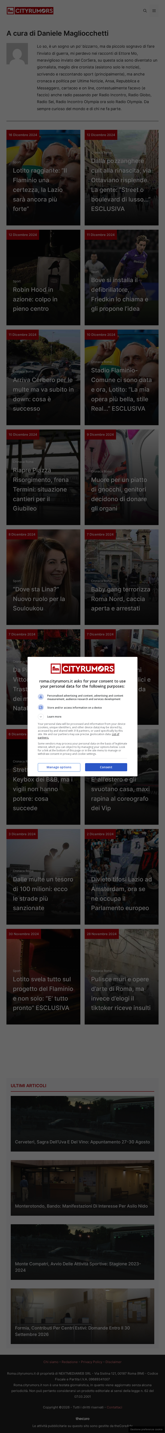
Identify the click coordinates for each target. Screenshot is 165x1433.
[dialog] (83, 716)
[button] (82, 717)
